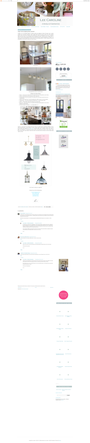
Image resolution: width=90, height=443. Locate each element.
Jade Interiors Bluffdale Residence (60, 367)
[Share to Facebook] (49, 206)
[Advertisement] (63, 45)
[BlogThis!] (47, 206)
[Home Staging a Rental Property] (68, 311)
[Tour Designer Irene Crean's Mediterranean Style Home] (59, 349)
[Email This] (46, 206)
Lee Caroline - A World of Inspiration (28, 223)
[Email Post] (44, 206)
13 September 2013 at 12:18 (39, 259)
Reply (21, 219)
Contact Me (68, 26)
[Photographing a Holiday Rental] (59, 324)
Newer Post (19, 287)
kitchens (25, 206)
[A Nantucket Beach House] (59, 311)
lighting (27, 206)
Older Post (51, 287)
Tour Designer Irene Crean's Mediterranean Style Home (60, 354)
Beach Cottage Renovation (68, 341)
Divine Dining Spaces (60, 379)
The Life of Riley (22, 213)
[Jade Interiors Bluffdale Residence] (59, 362)
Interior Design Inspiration (25, 26)
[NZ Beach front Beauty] (68, 324)
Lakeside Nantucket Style (68, 366)
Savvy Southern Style (35, 193)
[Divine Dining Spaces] (68, 349)
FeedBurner (65, 76)
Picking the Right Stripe (60, 341)
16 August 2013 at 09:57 (38, 223)
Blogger (60, 440)
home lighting (21, 206)
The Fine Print (62, 26)
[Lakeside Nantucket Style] (68, 362)
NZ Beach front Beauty (68, 328)
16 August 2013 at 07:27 (32, 236)
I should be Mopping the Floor (35, 192)
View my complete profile (59, 89)
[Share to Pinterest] (50, 206)
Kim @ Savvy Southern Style (24, 236)
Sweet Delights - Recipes (45, 26)
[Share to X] (48, 206)
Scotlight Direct (31, 128)
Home (19, 26)
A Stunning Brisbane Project (68, 379)
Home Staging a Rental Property (68, 316)
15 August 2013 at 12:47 (28, 213)
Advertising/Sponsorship (54, 26)
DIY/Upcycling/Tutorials (35, 26)
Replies (22, 221)
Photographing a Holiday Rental (59, 329)
